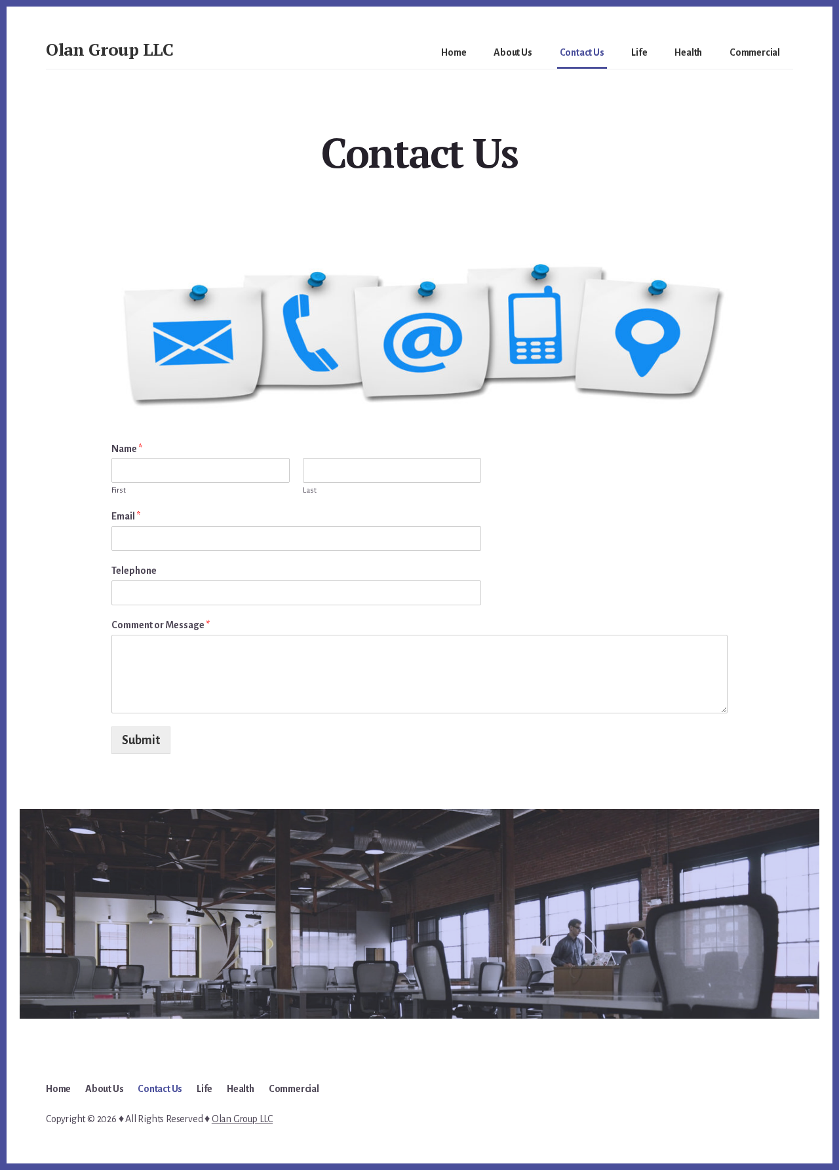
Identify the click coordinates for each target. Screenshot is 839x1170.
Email (125, 516)
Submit (141, 740)
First (118, 490)
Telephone (134, 570)
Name (126, 448)
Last (310, 490)
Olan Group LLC (109, 49)
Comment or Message (160, 625)
